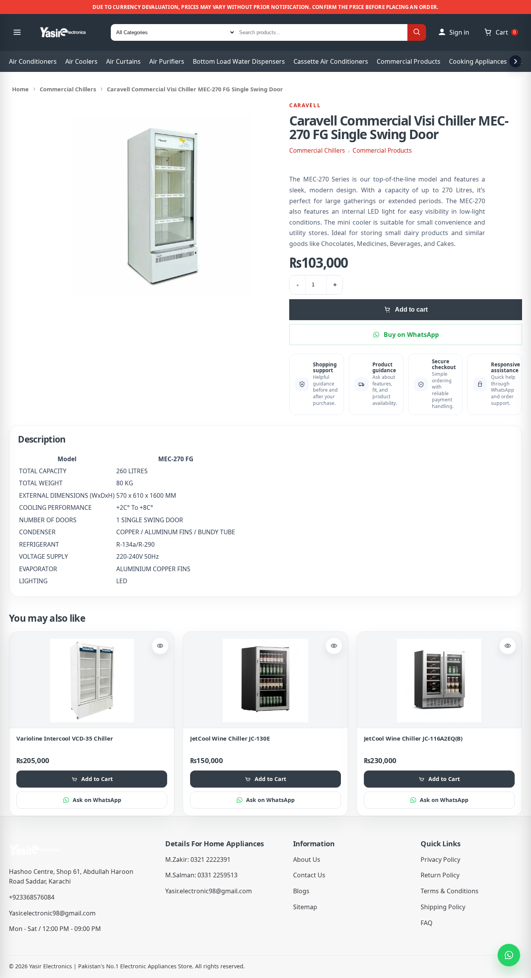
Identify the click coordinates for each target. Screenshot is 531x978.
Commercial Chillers (68, 89)
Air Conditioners (33, 61)
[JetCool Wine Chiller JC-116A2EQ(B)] (439, 680)
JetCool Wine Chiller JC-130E (230, 738)
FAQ (427, 923)
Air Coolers (81, 61)
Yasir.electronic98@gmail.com (52, 913)
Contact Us (309, 875)
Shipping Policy (443, 907)
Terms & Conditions (450, 891)
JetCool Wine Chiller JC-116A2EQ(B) (413, 738)
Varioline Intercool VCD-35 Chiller (64, 738)
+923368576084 (31, 897)
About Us (306, 859)
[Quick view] (160, 645)
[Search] (416, 32)
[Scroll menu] (515, 61)
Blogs (301, 891)
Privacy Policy (440, 859)
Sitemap (305, 907)
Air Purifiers (166, 61)
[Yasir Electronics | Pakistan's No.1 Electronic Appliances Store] (68, 32)
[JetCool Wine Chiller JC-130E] (265, 680)
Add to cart (411, 309)
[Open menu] (17, 32)
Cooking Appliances (478, 61)
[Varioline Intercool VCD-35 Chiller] (91, 680)
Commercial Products (408, 61)
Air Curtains (123, 61)
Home (20, 89)
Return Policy (440, 875)
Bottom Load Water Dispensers (239, 61)
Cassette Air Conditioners (330, 61)
